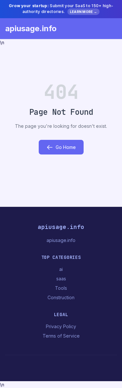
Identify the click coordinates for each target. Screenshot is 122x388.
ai (61, 269)
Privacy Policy (61, 326)
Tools (61, 288)
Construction (61, 297)
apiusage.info (31, 28)
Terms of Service (61, 336)
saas (61, 278)
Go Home (66, 147)
